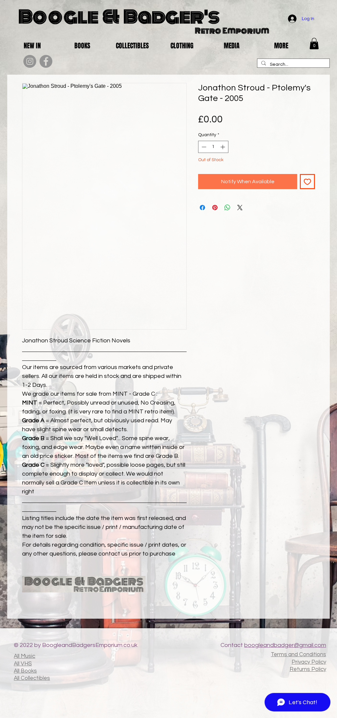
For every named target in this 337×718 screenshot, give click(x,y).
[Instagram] (29, 61)
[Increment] (223, 147)
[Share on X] (240, 207)
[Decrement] (203, 147)
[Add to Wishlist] (307, 181)
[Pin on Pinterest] (215, 207)
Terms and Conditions (298, 654)
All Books (25, 671)
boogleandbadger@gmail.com (285, 645)
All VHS (23, 664)
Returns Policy (308, 669)
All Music (24, 656)
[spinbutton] (213, 147)
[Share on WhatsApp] (227, 207)
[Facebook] (45, 61)
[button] (314, 43)
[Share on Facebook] (202, 207)
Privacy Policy (309, 662)
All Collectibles (32, 678)
